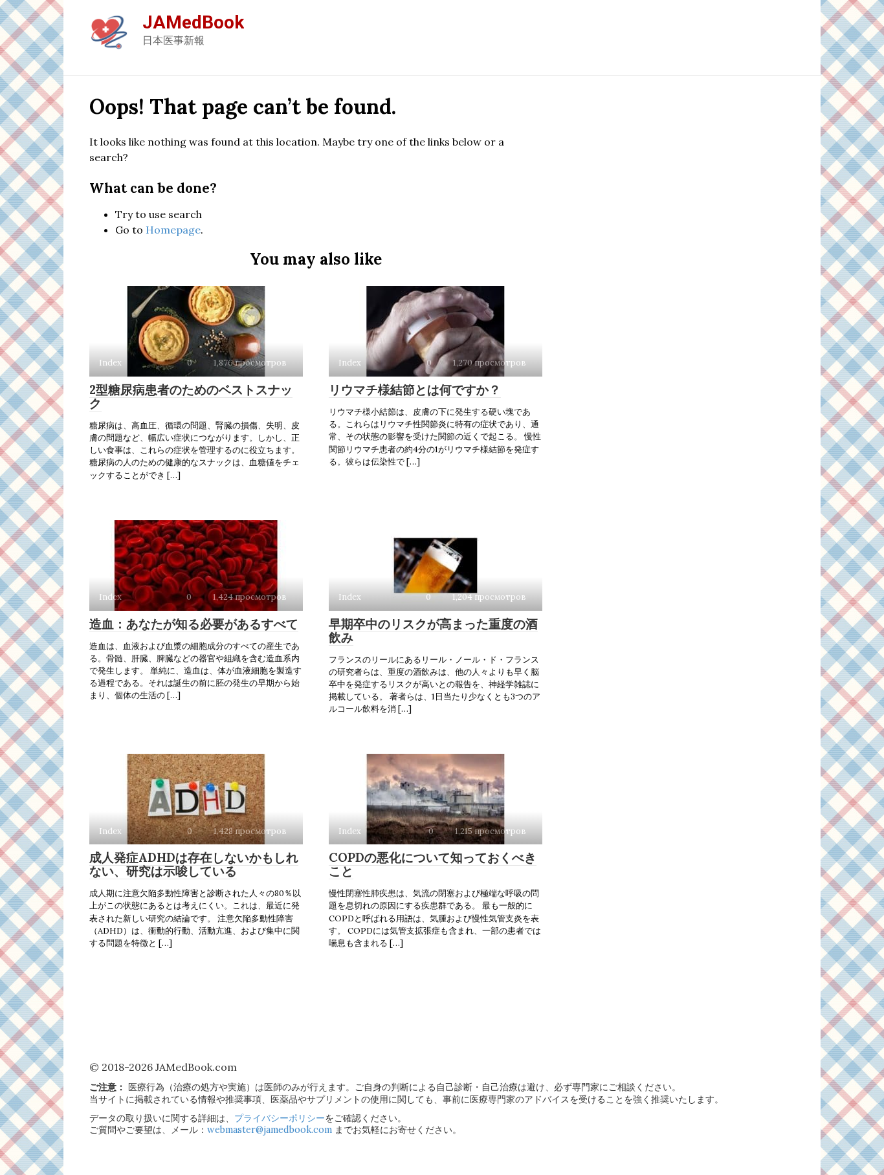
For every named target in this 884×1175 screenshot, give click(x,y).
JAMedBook (193, 22)
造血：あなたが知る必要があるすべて (193, 623)
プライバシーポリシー (279, 1118)
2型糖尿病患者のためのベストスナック (191, 396)
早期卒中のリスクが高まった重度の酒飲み (433, 630)
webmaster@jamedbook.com (269, 1130)
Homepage (173, 229)
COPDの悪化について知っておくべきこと (432, 864)
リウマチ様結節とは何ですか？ (415, 389)
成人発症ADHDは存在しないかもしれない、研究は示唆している (193, 864)
